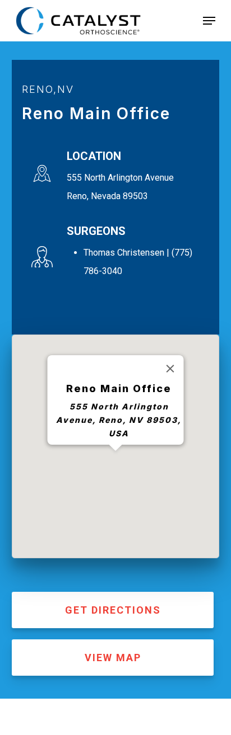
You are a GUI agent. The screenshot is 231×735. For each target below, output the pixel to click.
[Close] (170, 368)
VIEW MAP (113, 657)
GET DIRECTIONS (113, 610)
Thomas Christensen (124, 252)
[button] (209, 20)
